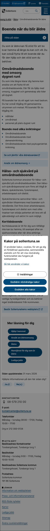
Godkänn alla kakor (25, 289)
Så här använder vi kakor (16, 264)
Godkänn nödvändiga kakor (25, 282)
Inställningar (26, 274)
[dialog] (25, 265)
